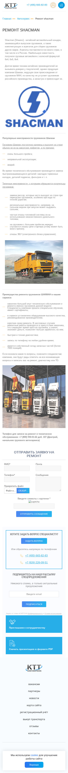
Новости (34, 698)
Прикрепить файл (13, 486)
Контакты (34, 733)
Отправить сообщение (34, 514)
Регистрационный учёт (34, 712)
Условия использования (53, 613)
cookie (34, 755)
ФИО (7, 464)
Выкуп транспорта (34, 719)
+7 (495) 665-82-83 (37, 4)
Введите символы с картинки (34, 498)
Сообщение (42, 475)
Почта (39, 464)
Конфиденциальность (35, 613)
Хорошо (34, 764)
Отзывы (34, 726)
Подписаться (34, 604)
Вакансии (34, 684)
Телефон (9, 475)
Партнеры (34, 691)
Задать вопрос (34, 541)
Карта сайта (34, 705)
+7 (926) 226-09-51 (36, 562)
